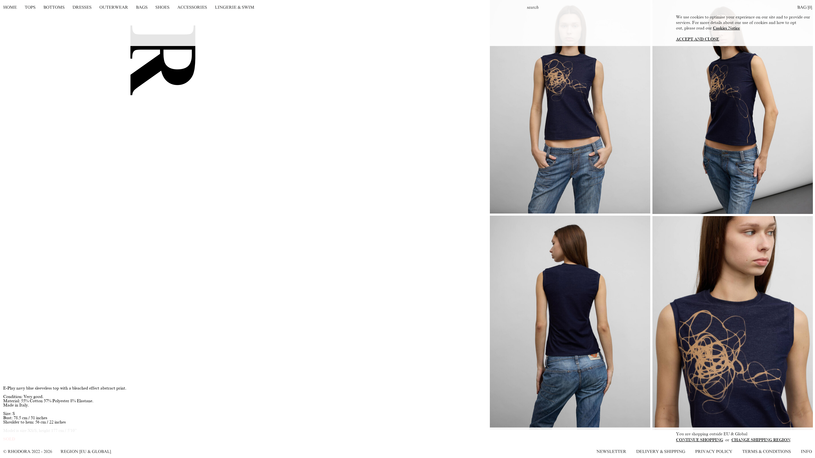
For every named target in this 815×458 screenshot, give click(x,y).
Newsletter (611, 451)
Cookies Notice (726, 28)
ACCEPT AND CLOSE (697, 39)
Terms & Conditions (766, 451)
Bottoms (54, 7)
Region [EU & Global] (85, 451)
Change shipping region (760, 439)
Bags (142, 7)
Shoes (162, 7)
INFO (806, 451)
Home (10, 7)
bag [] (804, 7)
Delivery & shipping (660, 451)
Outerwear (113, 7)
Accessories (192, 7)
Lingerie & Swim (234, 7)
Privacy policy (713, 451)
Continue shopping (699, 439)
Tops (30, 7)
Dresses (82, 7)
